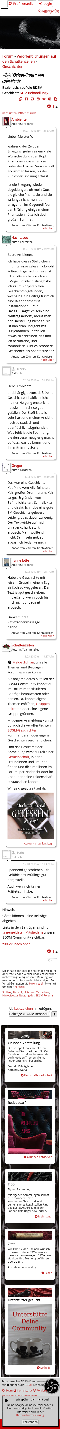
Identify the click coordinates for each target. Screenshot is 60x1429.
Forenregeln (36, 983)
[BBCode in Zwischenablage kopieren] (55, 99)
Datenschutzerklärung (30, 1415)
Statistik (17, 992)
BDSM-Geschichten (22, 730)
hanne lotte (20, 560)
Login (47, 3)
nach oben (47, 228)
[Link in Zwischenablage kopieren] (20, 99)
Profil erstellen (24, 3)
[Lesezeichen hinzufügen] (54, 1014)
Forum (8, 56)
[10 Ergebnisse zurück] (49, 106)
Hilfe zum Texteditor (36, 992)
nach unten (9, 113)
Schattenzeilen (48, 11)
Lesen (48, 1273)
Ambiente (19, 119)
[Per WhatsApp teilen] (49, 99)
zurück (31, 113)
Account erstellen (35, 843)
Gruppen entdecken (39, 1157)
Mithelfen (46, 1367)
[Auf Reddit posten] (37, 99)
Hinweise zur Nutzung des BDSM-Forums (28, 995)
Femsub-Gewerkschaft (38, 1075)
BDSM (28, 1385)
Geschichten (13, 66)
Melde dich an (23, 662)
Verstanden (30, 1422)
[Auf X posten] (31, 99)
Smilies (6, 992)
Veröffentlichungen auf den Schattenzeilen (29, 59)
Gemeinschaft (18, 757)
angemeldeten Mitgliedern (22, 932)
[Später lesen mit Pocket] (43, 99)
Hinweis (20, 987)
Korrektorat (24, 1390)
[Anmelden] (31, 838)
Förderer (42, 1390)
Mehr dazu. (45, 1216)
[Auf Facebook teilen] (26, 99)
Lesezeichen (23, 1008)
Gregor (17, 465)
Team (9, 1390)
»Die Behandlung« (34, 93)
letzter (22, 113)
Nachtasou (20, 237)
